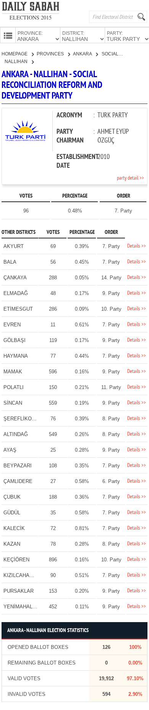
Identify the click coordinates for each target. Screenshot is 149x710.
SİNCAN (12, 403)
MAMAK (12, 371)
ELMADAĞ (15, 293)
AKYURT (13, 246)
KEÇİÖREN (16, 559)
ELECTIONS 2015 (31, 17)
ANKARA (83, 54)
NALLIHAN (17, 61)
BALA (9, 262)
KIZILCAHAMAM (22, 575)
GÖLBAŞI (14, 340)
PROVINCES (51, 54)
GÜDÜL (11, 512)
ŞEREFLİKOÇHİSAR (26, 418)
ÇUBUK (12, 497)
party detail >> (130, 178)
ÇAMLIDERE (17, 481)
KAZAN (11, 544)
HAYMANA (15, 356)
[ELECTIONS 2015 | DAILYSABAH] (30, 8)
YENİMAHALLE (21, 606)
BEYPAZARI (17, 465)
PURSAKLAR (18, 591)
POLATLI (13, 387)
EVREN (12, 324)
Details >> (136, 246)
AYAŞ (9, 450)
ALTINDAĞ (15, 434)
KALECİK (14, 528)
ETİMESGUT (18, 309)
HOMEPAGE (15, 54)
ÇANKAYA (15, 277)
